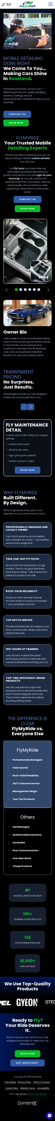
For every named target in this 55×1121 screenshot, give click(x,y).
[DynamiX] (27, 1103)
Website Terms (27, 1088)
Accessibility (43, 1088)
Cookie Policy (11, 1088)
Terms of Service (41, 1082)
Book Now (16, 122)
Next (48, 289)
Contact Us (9, 4)
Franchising (10, 1082)
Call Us (3, 4)
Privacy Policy (24, 1082)
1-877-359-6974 (36, 1094)
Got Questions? (27, 1063)
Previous (6, 289)
